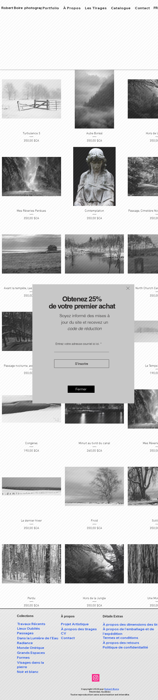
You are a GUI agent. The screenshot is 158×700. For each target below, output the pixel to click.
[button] (128, 288)
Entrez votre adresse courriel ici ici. (77, 343)
